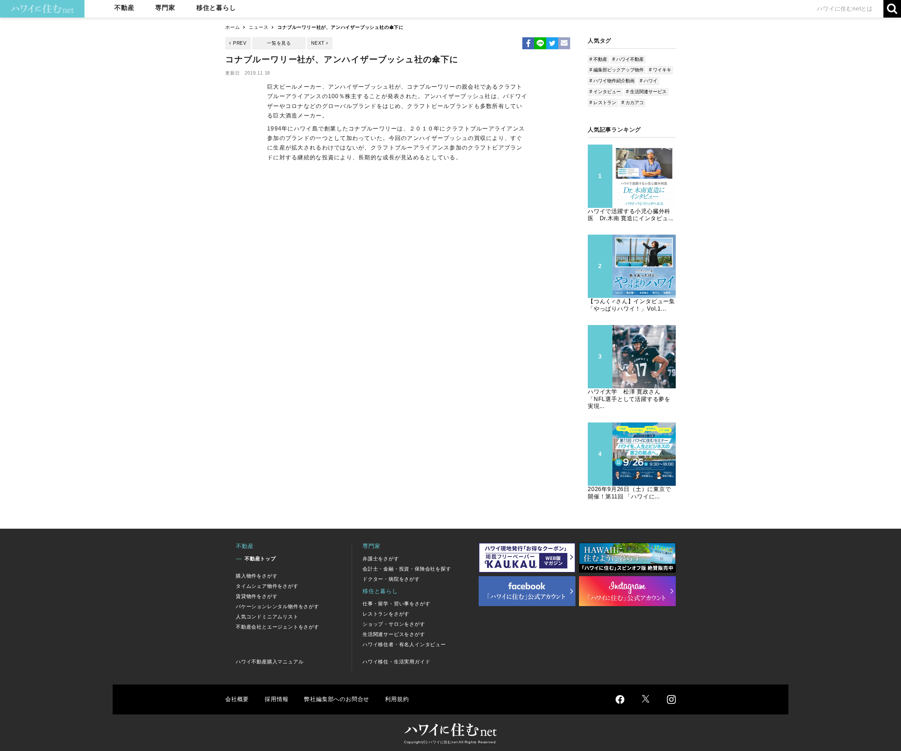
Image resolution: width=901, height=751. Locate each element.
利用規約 (397, 699)
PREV (240, 43)
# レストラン (603, 102)
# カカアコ (633, 102)
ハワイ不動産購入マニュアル (269, 661)
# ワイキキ (660, 69)
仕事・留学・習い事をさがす (396, 603)
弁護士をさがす (381, 558)
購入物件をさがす (256, 576)
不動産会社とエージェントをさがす (277, 627)
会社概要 (237, 699)
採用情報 (276, 699)
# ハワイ (648, 80)
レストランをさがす (386, 614)
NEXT (318, 43)
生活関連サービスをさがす (394, 634)
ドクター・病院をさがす (391, 579)
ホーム (232, 27)
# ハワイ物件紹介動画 (612, 80)
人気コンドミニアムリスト (267, 616)
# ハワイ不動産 (628, 59)
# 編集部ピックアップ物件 (617, 69)
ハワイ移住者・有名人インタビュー (404, 644)
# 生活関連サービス (646, 91)
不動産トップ (260, 558)
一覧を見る (279, 43)
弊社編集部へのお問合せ (336, 699)
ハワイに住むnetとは (845, 9)
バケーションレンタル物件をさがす (277, 606)
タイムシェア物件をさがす (267, 586)
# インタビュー (605, 91)
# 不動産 (598, 59)
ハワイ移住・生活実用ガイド (396, 661)
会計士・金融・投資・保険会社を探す (407, 569)
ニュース (258, 27)
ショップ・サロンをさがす (394, 624)
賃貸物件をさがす (256, 596)
